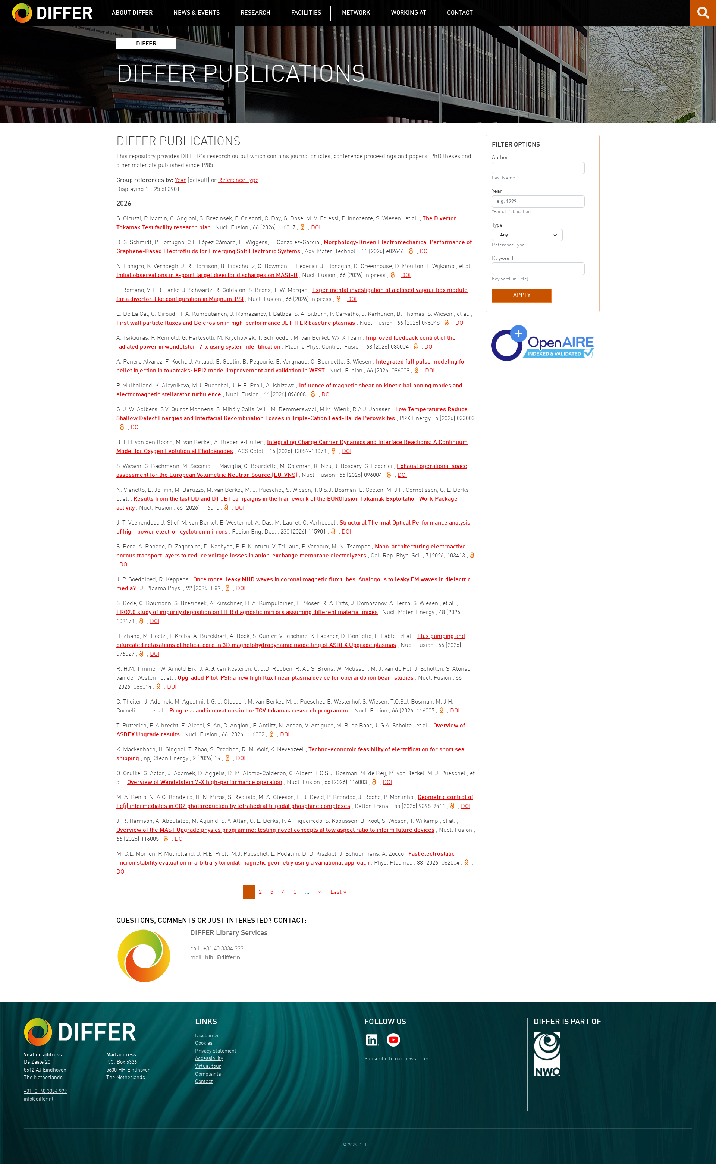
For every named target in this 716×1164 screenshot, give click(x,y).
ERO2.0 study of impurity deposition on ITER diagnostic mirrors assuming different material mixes (247, 613)
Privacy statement (215, 1051)
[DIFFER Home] (52, 8)
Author (500, 157)
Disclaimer (207, 1036)
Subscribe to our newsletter (396, 1059)
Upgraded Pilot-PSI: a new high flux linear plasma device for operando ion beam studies (296, 678)
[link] (372, 1039)
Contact (204, 1081)
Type (497, 225)
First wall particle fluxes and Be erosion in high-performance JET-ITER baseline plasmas (235, 323)
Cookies (204, 1043)
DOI (315, 228)
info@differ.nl (38, 1099)
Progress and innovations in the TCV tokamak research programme (259, 711)
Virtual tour (208, 1066)
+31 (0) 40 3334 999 (45, 1091)
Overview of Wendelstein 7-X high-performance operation (204, 783)
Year (180, 180)
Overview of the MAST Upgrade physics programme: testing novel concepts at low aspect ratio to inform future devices (275, 830)
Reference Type (238, 180)
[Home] (80, 1031)
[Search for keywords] (703, 16)
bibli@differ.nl (223, 958)
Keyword (502, 258)
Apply (522, 296)
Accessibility (209, 1058)
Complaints (208, 1074)
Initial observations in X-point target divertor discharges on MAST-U (207, 276)
